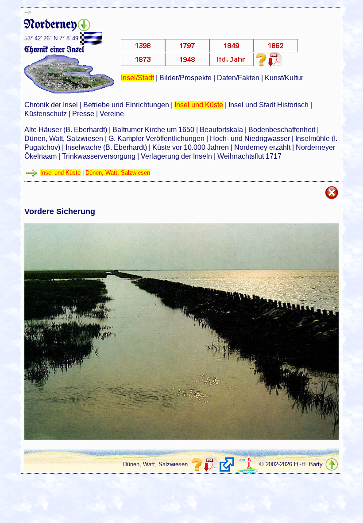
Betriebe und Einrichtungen (126, 105)
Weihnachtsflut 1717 (249, 156)
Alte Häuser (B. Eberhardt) (65, 129)
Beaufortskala (221, 129)
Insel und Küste (198, 105)
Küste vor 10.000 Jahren (190, 147)
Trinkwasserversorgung (98, 156)
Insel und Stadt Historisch (268, 105)
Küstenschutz (45, 113)
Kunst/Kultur (284, 78)
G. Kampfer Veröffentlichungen (156, 138)
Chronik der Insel (51, 105)
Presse (83, 113)
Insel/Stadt (137, 78)
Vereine (112, 113)
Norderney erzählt (262, 147)
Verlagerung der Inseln (176, 156)
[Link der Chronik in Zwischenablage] (227, 464)
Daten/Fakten (238, 78)
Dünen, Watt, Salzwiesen (63, 138)
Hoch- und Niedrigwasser (250, 138)
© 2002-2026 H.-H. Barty (291, 464)
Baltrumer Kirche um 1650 (153, 129)
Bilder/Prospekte (185, 78)
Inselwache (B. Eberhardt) (106, 147)
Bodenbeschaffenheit (281, 129)
